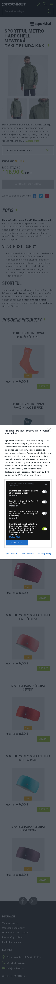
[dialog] (28, 492)
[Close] (50, 431)
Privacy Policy (44, 553)
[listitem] (28, 484)
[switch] (44, 491)
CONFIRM (17, 543)
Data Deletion (11, 553)
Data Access (28, 553)
